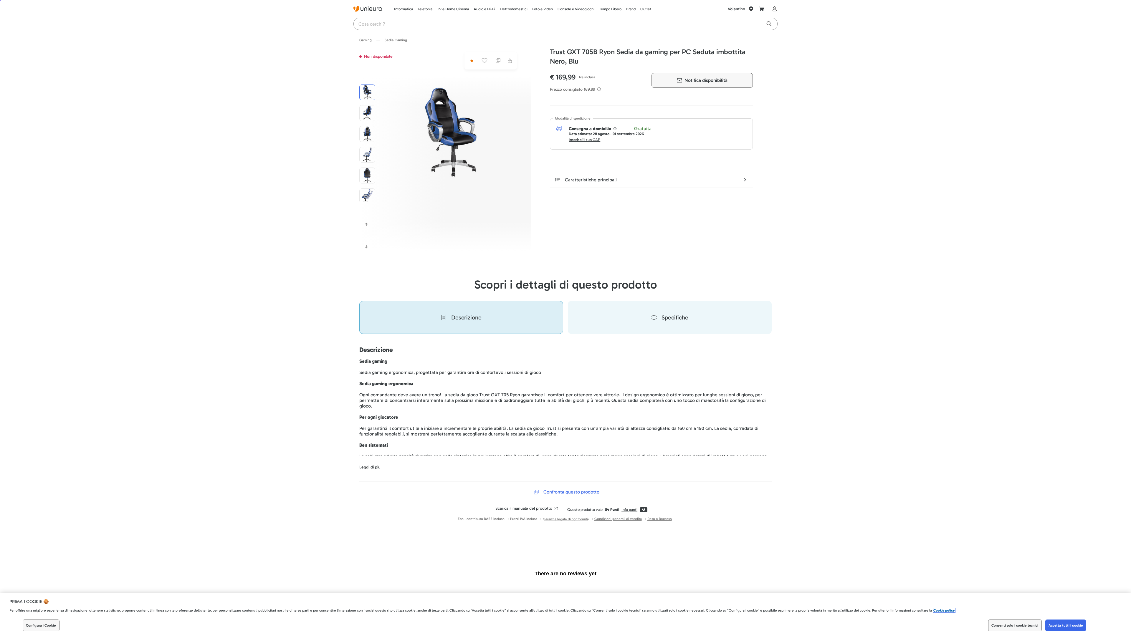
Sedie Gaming (396, 40)
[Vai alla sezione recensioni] (471, 60)
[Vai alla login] (773, 9)
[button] (451, 133)
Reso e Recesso (659, 519)
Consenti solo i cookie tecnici (1015, 625)
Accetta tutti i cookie (1066, 625)
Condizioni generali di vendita (618, 519)
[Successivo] (366, 247)
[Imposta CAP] (751, 9)
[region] (565, 614)
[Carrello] (762, 9)
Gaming (365, 40)
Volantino (736, 8)
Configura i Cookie (41, 625)
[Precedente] (366, 224)
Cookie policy (944, 610)
